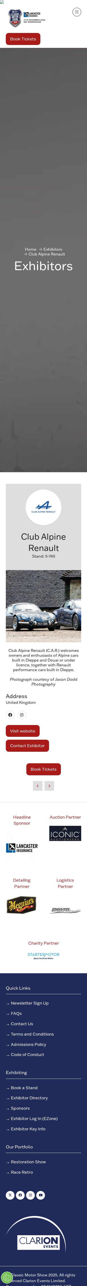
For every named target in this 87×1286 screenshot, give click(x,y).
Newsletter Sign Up (30, 1003)
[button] (23, 39)
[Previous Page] (38, 786)
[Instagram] (30, 1195)
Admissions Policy (28, 1044)
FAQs (16, 1013)
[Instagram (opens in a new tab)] (21, 715)
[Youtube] (40, 1195)
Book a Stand (24, 1087)
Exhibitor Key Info (28, 1128)
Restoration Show (28, 1161)
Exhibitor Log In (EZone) (34, 1118)
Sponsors (20, 1108)
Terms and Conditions (32, 1034)
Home (30, 249)
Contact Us (22, 1023)
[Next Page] (49, 786)
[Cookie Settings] (7, 1278)
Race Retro (22, 1172)
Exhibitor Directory (29, 1097)
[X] (10, 1195)
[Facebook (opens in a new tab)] (10, 715)
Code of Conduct (27, 1054)
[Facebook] (20, 1195)
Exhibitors (53, 249)
